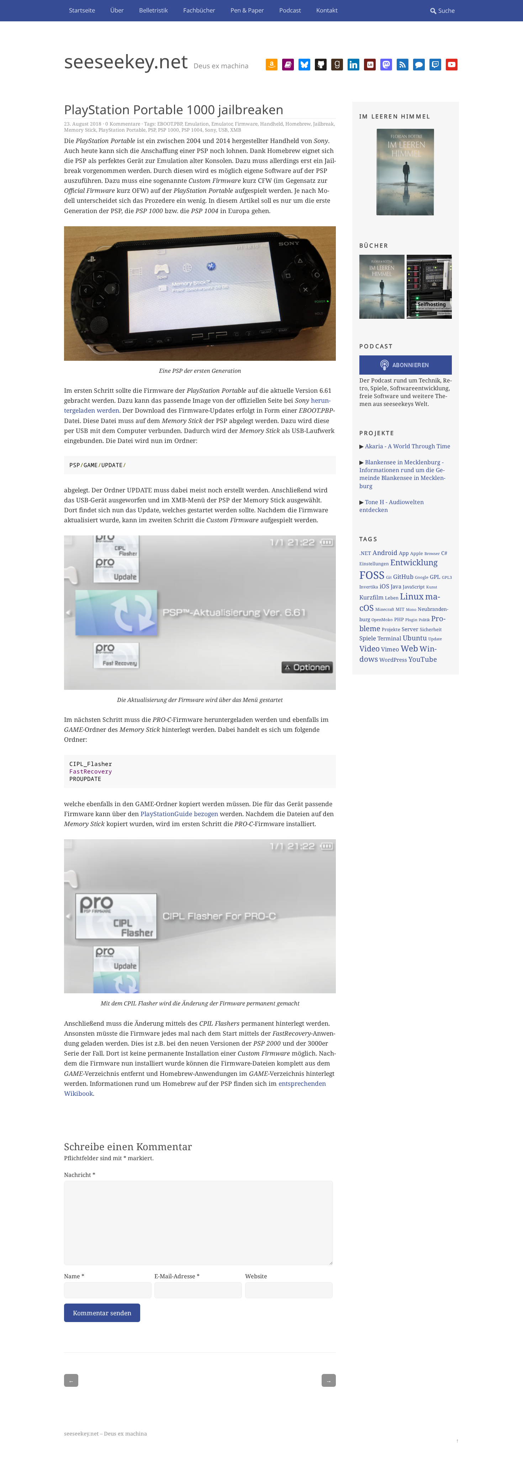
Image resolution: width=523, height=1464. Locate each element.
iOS (384, 586)
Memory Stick (80, 129)
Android (385, 552)
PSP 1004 (191, 129)
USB (223, 129)
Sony (210, 129)
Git (389, 577)
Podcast (290, 10)
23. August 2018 (82, 123)
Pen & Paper (247, 10)
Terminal (389, 638)
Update (435, 638)
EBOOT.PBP (169, 123)
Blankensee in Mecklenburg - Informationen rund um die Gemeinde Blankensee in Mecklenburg (402, 474)
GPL (435, 576)
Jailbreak (323, 123)
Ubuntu (415, 638)
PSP (151, 129)
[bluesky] (304, 63)
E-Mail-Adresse (177, 1276)
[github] (321, 63)
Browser (432, 553)
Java (396, 586)
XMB (235, 129)
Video (369, 648)
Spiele (367, 638)
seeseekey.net (126, 61)
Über (117, 10)
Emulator (221, 123)
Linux (412, 596)
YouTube (422, 659)
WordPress (393, 659)
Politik (424, 619)
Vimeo (390, 649)
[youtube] (452, 63)
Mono (411, 609)
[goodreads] (337, 63)
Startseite (82, 10)
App (404, 552)
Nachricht (79, 1175)
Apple (416, 553)
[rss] (402, 63)
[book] (288, 63)
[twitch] (435, 63)
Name (74, 1276)
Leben (391, 597)
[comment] (419, 63)
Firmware (246, 123)
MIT (400, 609)
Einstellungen (374, 564)
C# (444, 552)
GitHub (403, 576)
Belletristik (153, 10)
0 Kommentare (122, 123)
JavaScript (414, 586)
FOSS (372, 575)
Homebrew (298, 123)
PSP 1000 (168, 129)
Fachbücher (199, 10)
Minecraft (384, 609)
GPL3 (447, 577)
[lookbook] (370, 63)
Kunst (431, 587)
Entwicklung (414, 562)
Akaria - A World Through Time (407, 446)
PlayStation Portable (122, 129)
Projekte (391, 629)
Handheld (271, 123)
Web (409, 648)
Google (421, 577)
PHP (399, 619)
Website (256, 1276)
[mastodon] (386, 63)
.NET (365, 553)
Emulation (197, 123)
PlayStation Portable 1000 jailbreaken (174, 109)
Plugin (411, 619)
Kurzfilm (371, 597)
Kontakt (327, 10)
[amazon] (272, 63)
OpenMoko (382, 619)
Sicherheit (431, 629)
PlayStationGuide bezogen (179, 813)
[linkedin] (353, 63)
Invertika (368, 587)
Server (410, 629)
